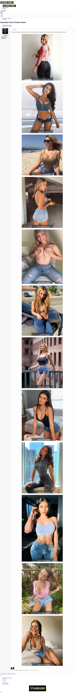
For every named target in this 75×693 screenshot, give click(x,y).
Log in (1, 13)
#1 (73, 30)
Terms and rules (6, 682)
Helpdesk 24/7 (5, 7)
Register (2, 15)
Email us (4, 8)
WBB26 (4, 680)
